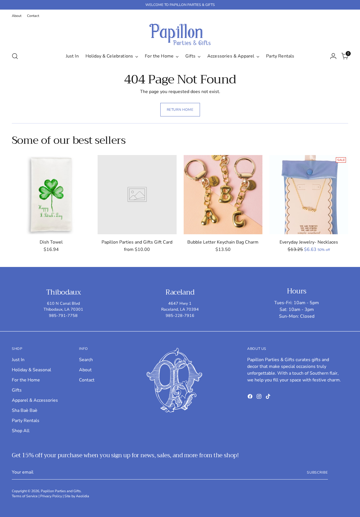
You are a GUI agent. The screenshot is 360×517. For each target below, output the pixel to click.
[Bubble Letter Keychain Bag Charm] (223, 194)
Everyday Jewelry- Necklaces (309, 242)
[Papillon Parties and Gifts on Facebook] (250, 397)
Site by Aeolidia (76, 496)
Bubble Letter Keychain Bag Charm (222, 242)
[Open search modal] (15, 56)
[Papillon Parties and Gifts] (180, 34)
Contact (86, 380)
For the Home (26, 380)
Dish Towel (51, 242)
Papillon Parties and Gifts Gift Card (137, 242)
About (85, 370)
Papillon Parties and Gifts (61, 491)
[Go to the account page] (333, 56)
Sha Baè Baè (24, 410)
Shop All (21, 431)
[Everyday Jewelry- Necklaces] (308, 194)
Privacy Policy (51, 496)
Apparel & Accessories (35, 400)
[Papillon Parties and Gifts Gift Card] (137, 194)
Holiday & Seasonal (31, 370)
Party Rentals (25, 420)
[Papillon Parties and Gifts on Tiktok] (268, 397)
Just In (18, 360)
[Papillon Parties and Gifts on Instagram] (259, 397)
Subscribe (317, 472)
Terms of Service (25, 496)
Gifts (17, 390)
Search (86, 360)
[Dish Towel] (51, 194)
